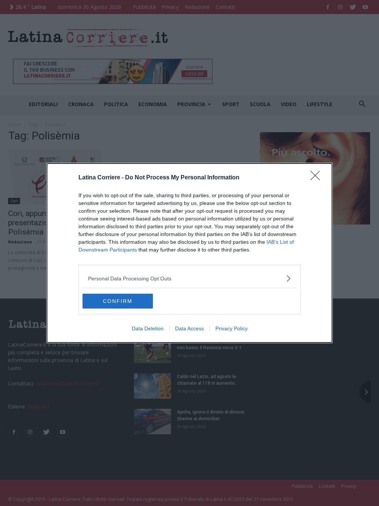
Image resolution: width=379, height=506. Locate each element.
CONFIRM (118, 301)
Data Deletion (148, 328)
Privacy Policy (231, 328)
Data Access (189, 328)
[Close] (318, 178)
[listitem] (189, 278)
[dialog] (189, 253)
